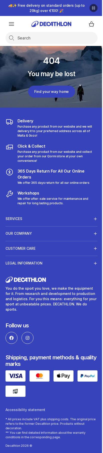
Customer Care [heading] (21, 248)
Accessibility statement (26, 417)
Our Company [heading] (19, 233)
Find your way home (49, 91)
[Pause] (90, 8)
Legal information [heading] (24, 263)
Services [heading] (14, 219)
